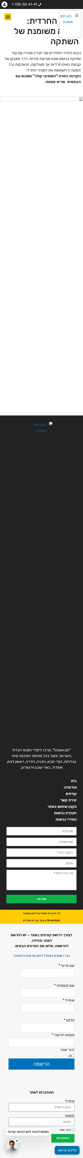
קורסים (71, 793)
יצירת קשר (68, 800)
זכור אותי (65, 1130)
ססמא (69, 1116)
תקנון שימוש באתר (62, 806)
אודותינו (70, 787)
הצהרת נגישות (65, 813)
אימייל (69, 1101)
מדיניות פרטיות (67, 1150)
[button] (7, 16)
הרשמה (41, 1064)
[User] (4, 4)
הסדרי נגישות (66, 819)
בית (74, 780)
